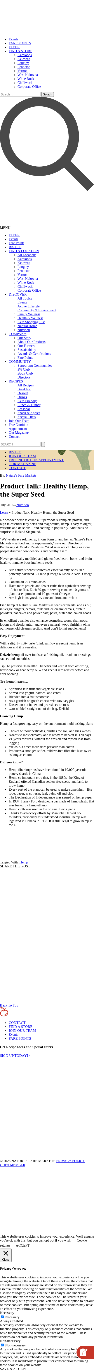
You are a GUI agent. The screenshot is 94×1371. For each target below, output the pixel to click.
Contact (14, 436)
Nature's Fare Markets (21, 475)
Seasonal (23, 409)
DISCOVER (18, 294)
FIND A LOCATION (24, 251)
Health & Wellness (30, 318)
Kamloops (24, 55)
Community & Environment (36, 310)
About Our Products (31, 342)
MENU (5, 228)
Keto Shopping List (31, 322)
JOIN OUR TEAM (22, 456)
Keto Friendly (27, 401)
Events (13, 39)
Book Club (25, 373)
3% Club (23, 369)
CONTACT (17, 468)
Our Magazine (19, 432)
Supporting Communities (34, 365)
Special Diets (26, 417)
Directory (24, 377)
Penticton (23, 67)
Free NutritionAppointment (18, 427)
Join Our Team (19, 421)
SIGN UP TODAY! (15, 1055)
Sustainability (26, 350)
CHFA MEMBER (12, 1165)
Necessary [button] (7, 1313)
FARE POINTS (20, 43)
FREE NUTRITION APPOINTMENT (36, 460)
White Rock (25, 79)
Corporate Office (29, 86)
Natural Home (27, 326)
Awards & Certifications (34, 353)
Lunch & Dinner (28, 405)
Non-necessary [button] (10, 1341)
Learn (4, 512)
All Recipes (25, 385)
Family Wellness (28, 314)
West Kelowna (27, 75)
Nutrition (23, 330)
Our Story (24, 338)
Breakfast (24, 389)
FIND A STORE (20, 51)
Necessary (12, 1317)
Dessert (22, 393)
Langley (23, 63)
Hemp (23, 862)
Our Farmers (26, 346)
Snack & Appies (28, 413)
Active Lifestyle (28, 306)
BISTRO (15, 247)
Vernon (22, 71)
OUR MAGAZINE (22, 464)
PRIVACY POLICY (70, 1161)
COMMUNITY (20, 361)
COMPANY (17, 334)
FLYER (14, 47)
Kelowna (23, 59)
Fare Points (16, 243)
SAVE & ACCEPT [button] (13, 1369)
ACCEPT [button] (23, 1245)
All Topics (24, 298)
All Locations (26, 255)
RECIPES (16, 381)
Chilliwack (25, 82)
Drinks (22, 397)
